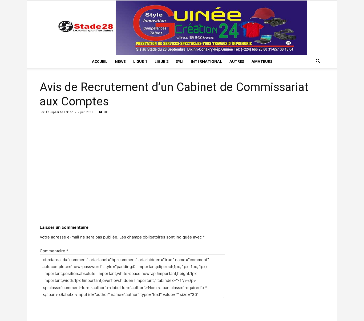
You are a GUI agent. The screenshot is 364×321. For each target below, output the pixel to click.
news (120, 61)
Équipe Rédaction (60, 112)
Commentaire (54, 250)
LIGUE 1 (140, 61)
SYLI (179, 61)
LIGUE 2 (161, 61)
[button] (318, 61)
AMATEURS (262, 61)
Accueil (99, 61)
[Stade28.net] (182, 28)
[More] (242, 124)
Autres (236, 61)
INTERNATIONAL (206, 61)
